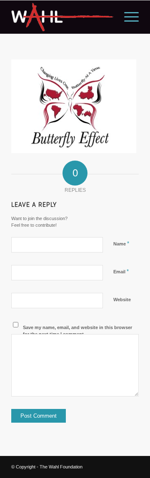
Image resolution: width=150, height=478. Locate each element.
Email (121, 271)
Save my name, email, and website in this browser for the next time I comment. (77, 331)
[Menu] (127, 17)
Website (122, 299)
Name (121, 243)
